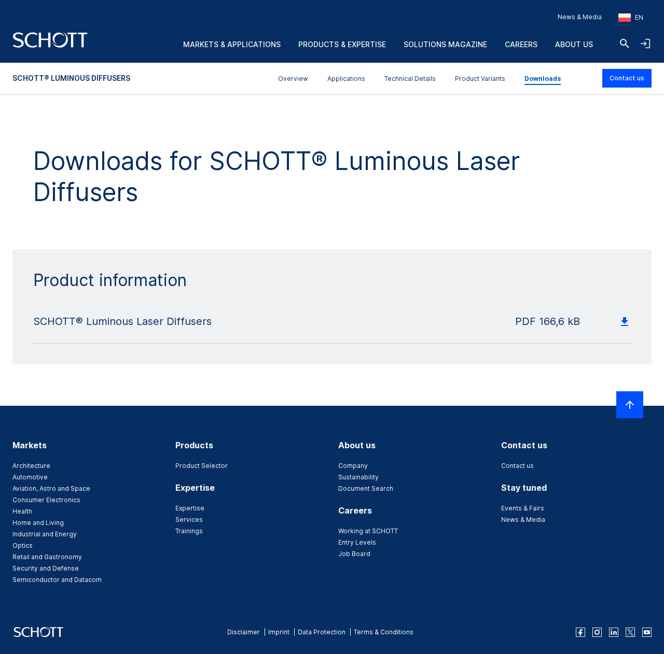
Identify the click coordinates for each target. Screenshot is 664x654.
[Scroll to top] (629, 404)
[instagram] (597, 632)
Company (353, 466)
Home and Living (38, 523)
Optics (22, 545)
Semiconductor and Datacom (57, 580)
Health (22, 511)
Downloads (542, 78)
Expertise (189, 508)
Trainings (189, 531)
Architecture (31, 466)
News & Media (580, 17)
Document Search (365, 488)
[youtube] (647, 632)
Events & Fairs (522, 508)
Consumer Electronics (46, 500)
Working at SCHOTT (368, 531)
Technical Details (410, 78)
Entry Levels (357, 542)
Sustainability (358, 477)
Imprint (278, 632)
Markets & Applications (232, 44)
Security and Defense (45, 568)
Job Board (354, 554)
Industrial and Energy (44, 534)
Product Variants (480, 78)
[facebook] (580, 632)
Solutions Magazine (445, 44)
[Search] (624, 43)
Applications (346, 78)
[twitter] (630, 632)
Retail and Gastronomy (47, 557)
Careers (521, 44)
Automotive (30, 477)
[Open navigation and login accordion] (645, 43)
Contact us (627, 78)
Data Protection (321, 632)
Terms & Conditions (383, 632)
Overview (293, 78)
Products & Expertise (342, 44)
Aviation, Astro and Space (51, 488)
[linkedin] (613, 632)
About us (574, 44)
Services (189, 519)
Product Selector (201, 466)
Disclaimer (243, 632)
